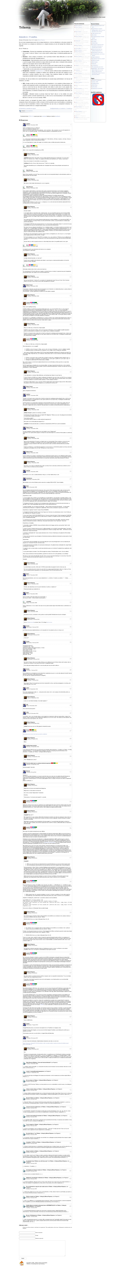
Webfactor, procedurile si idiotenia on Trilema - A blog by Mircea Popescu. (44, 1177)
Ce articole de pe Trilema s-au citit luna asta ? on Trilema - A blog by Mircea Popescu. (46, 1161)
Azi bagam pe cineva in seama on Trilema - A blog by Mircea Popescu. (43, 1169)
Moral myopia (95, 61)
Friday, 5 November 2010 (31, 705)
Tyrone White (78, 48)
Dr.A (27, 245)
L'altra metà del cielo (96, 33)
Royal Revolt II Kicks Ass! (97, 52)
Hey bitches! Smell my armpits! (98, 58)
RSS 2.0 (31, 116)
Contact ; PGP (95, 81)
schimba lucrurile (30, 622)
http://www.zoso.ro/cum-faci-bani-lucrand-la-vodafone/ (35, 734)
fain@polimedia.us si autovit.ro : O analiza (60, 108)
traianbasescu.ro (40, 70)
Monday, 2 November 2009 (32, 124)
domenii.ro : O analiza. (28, 37)
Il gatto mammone (96, 57)
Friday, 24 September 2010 (32, 688)
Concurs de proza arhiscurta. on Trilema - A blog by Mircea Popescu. (42, 1106)
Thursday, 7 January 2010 (31, 670)
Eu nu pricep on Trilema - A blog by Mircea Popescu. (38, 1080)
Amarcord (94, 63)
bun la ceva (49, 622)
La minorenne (95, 65)
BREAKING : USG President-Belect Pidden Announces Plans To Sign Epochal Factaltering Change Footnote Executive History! (98, 71)
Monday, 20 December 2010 (32, 713)
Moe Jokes (94, 39)
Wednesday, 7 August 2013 (32, 1024)
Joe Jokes (94, 41)
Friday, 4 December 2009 (31, 602)
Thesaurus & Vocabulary (97, 88)
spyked (28, 302)
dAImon (28, 134)
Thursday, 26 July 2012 (31, 772)
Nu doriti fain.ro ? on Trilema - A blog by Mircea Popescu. (40, 1133)
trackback (57, 116)
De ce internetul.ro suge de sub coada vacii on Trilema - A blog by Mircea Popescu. (46, 1186)
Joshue (76, 117)
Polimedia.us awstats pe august (28, 108)
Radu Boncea (29, 170)
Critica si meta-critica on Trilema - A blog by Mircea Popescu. (40, 1089)
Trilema (25, 27)
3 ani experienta (29, 110)
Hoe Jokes (94, 34)
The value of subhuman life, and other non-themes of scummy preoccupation (98, 46)
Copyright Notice (95, 83)
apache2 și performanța (49, 842)
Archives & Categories (96, 80)
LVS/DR (42, 1004)
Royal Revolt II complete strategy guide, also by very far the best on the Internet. (98, 30)
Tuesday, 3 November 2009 (33, 296)
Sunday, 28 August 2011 (31, 731)
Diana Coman (78, 31)
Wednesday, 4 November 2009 (32, 479)
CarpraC (77, 65)
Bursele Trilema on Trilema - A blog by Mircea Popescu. (39, 1097)
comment (44, 116)
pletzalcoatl (77, 40)
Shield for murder (95, 60)
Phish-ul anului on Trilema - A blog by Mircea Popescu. (39, 1196)
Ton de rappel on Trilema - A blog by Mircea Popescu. (39, 1124)
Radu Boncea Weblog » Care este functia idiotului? (38, 1062)
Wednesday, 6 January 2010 (33, 619)
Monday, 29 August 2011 (32, 738)
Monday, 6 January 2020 (31, 1081)
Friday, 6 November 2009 (31, 487)
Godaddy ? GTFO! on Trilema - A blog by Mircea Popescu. (40, 1142)
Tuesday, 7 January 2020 (31, 1207)
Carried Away (94, 42)
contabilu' (28, 601)
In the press (94, 86)
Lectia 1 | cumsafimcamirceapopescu (35, 1071)
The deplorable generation (97, 66)
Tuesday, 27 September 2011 (32, 1072)
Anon (76, 77)
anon (76, 102)
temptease (77, 70)
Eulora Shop (94, 85)
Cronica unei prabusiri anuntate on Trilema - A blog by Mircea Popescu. (43, 1115)
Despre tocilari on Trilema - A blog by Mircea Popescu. (39, 1151)
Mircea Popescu (41, 40)
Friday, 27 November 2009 (32, 574)
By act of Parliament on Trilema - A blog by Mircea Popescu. (40, 1215)
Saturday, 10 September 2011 (32, 746)
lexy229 (77, 97)
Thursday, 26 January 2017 (32, 1038)
